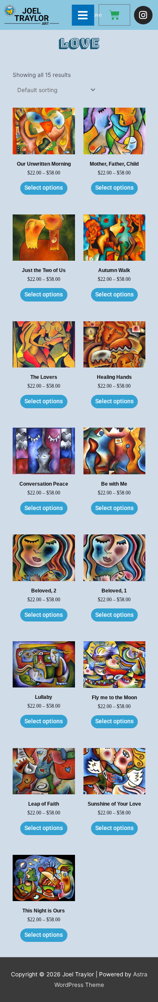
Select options (43, 187)
